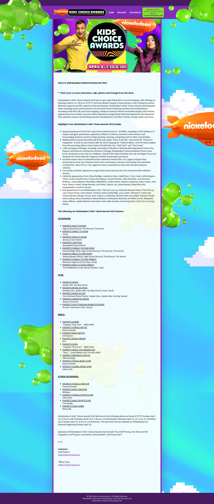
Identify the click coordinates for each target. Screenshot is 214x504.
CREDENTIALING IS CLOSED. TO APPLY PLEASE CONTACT (153, 12)
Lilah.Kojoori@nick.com (69, 454)
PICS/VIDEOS (135, 12)
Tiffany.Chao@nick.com (69, 464)
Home (111, 12)
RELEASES (121, 12)
